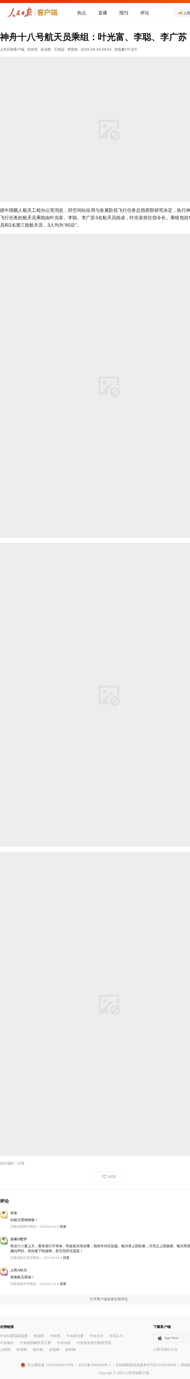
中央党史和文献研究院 (94, 1343)
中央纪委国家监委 (14, 1336)
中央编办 (7, 1343)
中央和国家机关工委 (35, 1343)
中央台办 (96, 1336)
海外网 (38, 1350)
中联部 (55, 1336)
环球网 (21, 1350)
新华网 (70, 1350)
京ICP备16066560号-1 (94, 1365)
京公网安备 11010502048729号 (50, 1365)
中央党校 (64, 1343)
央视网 (54, 1350)
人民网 (5, 1350)
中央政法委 (75, 1336)
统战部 (39, 1336)
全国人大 (116, 1336)
